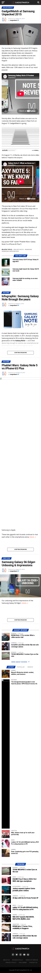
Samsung (29, 249)
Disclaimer (23, 962)
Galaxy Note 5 (19, 249)
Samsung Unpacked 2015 (10, 251)
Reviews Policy (17, 960)
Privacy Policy (11, 962)
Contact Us (33, 962)
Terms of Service (32, 960)
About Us (6, 960)
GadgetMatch (13, 20)
